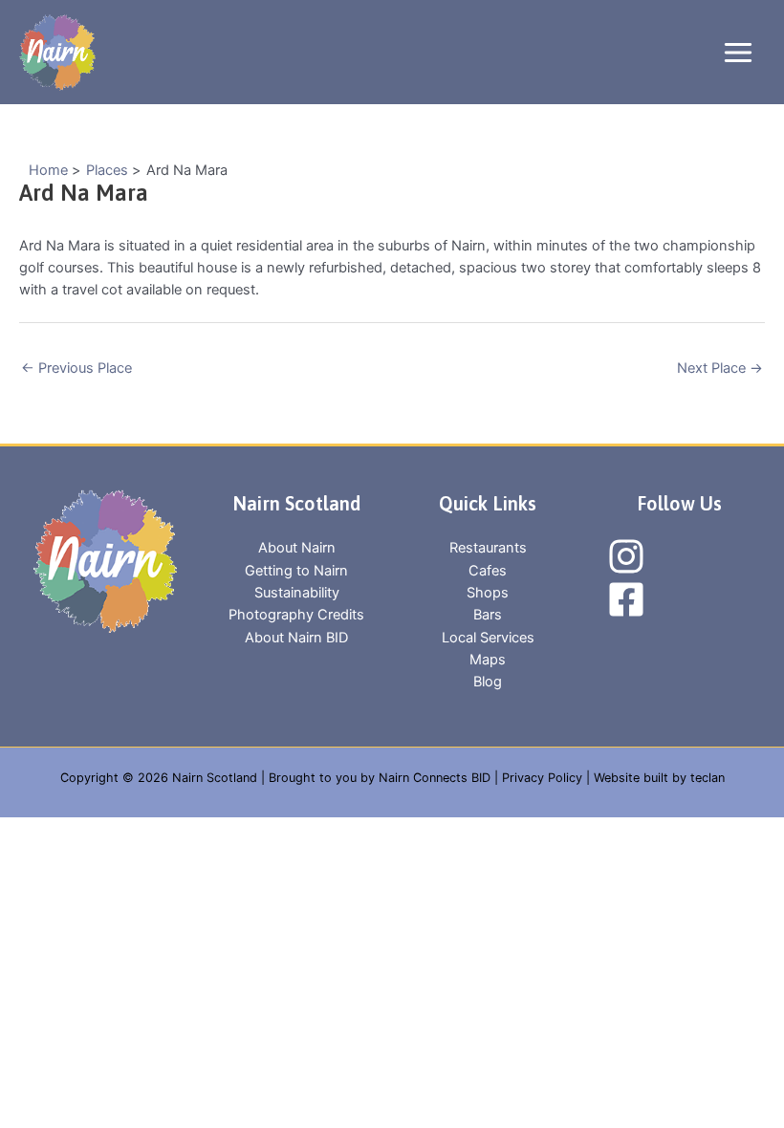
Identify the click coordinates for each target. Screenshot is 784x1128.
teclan (707, 777)
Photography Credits (296, 614)
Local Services (488, 637)
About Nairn (297, 547)
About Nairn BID (296, 637)
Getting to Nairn (296, 570)
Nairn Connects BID (434, 777)
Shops (488, 592)
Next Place (720, 368)
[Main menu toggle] (738, 52)
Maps (487, 659)
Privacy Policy (542, 777)
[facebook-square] (628, 599)
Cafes (487, 570)
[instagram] (628, 556)
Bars (487, 614)
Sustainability (296, 592)
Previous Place (76, 368)
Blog (487, 681)
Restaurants (488, 547)
